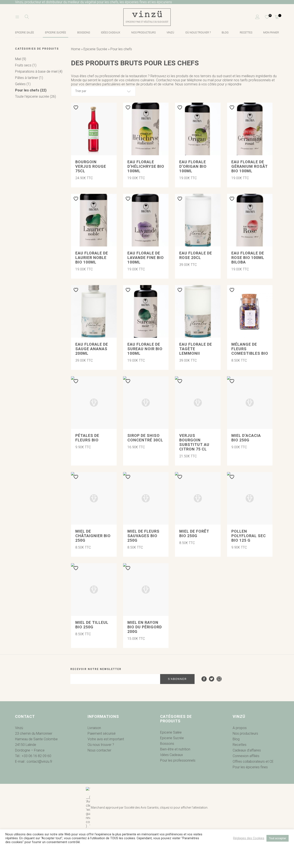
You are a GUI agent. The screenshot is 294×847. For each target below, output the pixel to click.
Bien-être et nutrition (175, 749)
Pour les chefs (30, 90)
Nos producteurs (143, 32)
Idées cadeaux (110, 32)
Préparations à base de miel (38, 71)
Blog (225, 32)
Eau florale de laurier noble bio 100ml (91, 257)
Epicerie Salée (171, 732)
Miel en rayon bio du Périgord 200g (144, 627)
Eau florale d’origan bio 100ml (193, 166)
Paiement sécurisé (102, 733)
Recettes (246, 32)
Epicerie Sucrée (55, 32)
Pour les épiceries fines (250, 767)
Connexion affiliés (246, 756)
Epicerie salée (24, 32)
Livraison (94, 728)
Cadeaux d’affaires (247, 750)
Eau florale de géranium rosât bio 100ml (249, 166)
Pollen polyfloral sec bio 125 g (248, 536)
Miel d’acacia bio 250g (246, 437)
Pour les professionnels (177, 760)
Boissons (83, 32)
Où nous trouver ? (198, 32)
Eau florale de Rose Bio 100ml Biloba (247, 257)
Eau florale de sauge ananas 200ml (91, 349)
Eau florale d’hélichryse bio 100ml (145, 166)
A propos (240, 728)
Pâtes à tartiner (29, 78)
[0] (264, 17)
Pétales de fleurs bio (87, 437)
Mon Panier (271, 32)
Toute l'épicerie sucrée (35, 96)
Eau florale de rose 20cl (195, 255)
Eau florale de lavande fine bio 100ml (145, 257)
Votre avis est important (106, 739)
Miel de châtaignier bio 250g (93, 536)
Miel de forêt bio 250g (194, 533)
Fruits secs (25, 65)
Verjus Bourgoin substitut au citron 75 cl (194, 442)
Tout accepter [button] (277, 838)
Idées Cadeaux (171, 755)
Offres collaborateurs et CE (253, 761)
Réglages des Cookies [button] (248, 838)
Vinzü (170, 32)
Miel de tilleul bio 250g (91, 624)
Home (75, 49)
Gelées (23, 84)
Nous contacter (99, 750)
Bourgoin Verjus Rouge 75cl (90, 166)
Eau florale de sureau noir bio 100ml (144, 349)
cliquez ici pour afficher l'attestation (183, 807)
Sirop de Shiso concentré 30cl (145, 437)
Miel (20, 59)
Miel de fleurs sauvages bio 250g (143, 536)
